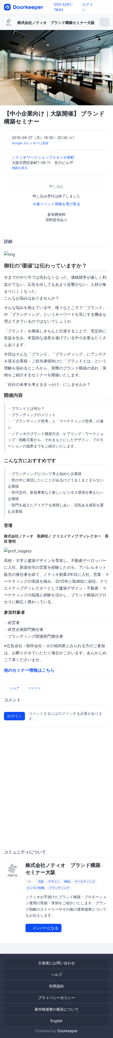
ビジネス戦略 (35, 888)
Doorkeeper (67, 1031)
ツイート (34, 688)
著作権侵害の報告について (56, 1009)
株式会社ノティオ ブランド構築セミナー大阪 (56, 22)
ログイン (14, 716)
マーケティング (85, 881)
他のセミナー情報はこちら (29, 670)
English (56, 1021)
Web (67, 881)
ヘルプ (56, 974)
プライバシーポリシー (56, 997)
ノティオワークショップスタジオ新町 (43, 157)
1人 (29, 881)
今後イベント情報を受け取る (56, 204)
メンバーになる (45, 928)
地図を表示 (20, 168)
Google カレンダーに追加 (30, 143)
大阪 (41, 881)
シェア (14, 688)
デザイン (54, 881)
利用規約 (56, 986)
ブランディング (59, 888)
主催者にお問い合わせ (56, 963)
